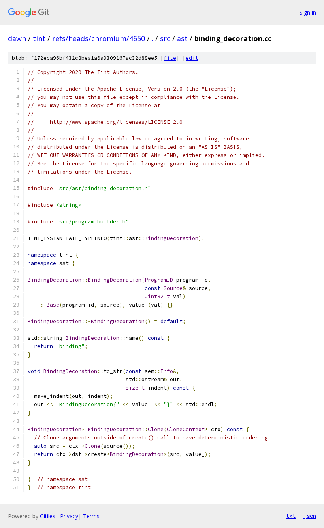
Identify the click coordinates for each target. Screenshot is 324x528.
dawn (17, 38)
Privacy (69, 516)
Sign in (308, 12)
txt (291, 515)
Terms (91, 516)
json (309, 515)
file (170, 58)
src (165, 38)
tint (39, 38)
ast (182, 38)
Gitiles (47, 516)
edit (192, 58)
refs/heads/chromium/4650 (98, 38)
